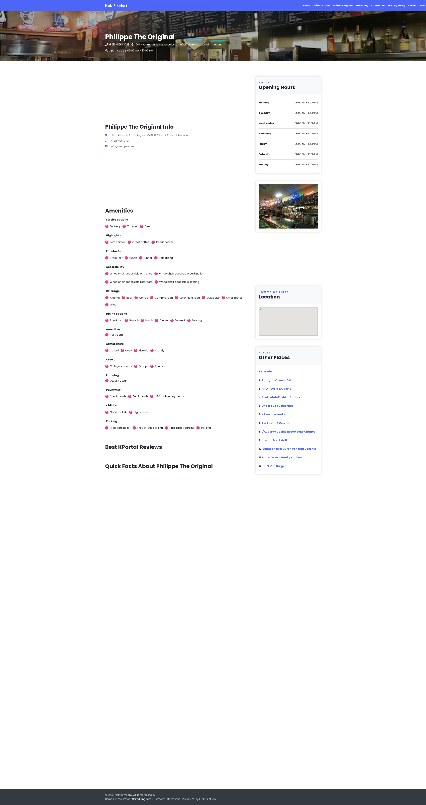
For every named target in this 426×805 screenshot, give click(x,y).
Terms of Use (416, 5)
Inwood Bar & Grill (274, 440)
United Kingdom (343, 5)
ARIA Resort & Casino (276, 389)
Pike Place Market (274, 414)
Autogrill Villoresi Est (276, 380)
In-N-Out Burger (274, 466)
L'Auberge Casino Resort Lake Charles (288, 432)
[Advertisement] (176, 100)
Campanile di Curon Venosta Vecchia (289, 449)
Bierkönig (268, 371)
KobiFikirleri (116, 5)
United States (321, 5)
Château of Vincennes (277, 406)
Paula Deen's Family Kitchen (282, 457)
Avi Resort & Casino (275, 423)
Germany (362, 5)
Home (306, 5)
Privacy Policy (396, 5)
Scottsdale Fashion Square (281, 397)
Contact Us (378, 5)
